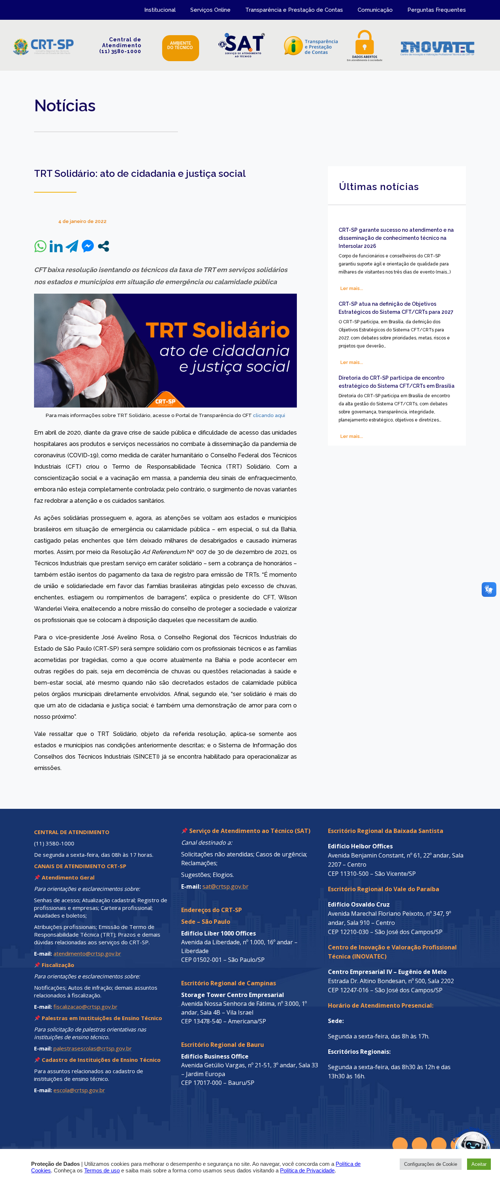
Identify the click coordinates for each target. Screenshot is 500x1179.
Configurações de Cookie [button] (430, 1164)
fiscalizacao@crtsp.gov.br (85, 1006)
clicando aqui (269, 415)
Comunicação (375, 10)
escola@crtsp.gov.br (79, 1090)
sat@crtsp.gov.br (225, 886)
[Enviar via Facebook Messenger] (87, 246)
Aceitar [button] (478, 1164)
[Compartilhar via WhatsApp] (40, 246)
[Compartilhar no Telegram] (72, 246)
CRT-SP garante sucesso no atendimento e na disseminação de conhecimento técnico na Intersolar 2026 (396, 238)
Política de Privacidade (307, 1171)
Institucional (160, 10)
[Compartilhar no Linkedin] (56, 246)
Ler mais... (351, 288)
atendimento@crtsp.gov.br (87, 953)
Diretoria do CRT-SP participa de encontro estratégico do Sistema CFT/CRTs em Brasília (397, 382)
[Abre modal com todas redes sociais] (103, 246)
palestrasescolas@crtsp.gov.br (92, 1048)
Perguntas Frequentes (436, 10)
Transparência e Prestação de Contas (294, 10)
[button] (457, 1135)
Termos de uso (102, 1171)
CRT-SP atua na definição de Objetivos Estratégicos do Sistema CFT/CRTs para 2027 (396, 308)
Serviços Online (210, 10)
